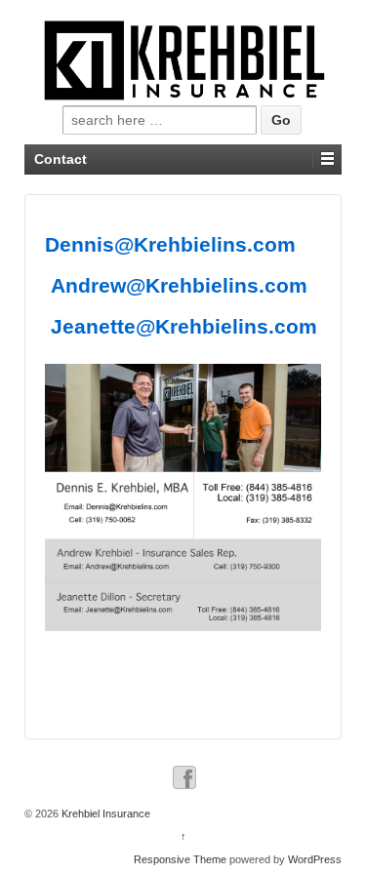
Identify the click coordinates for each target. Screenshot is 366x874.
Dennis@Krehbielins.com (170, 244)
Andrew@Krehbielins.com (179, 285)
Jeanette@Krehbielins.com (184, 326)
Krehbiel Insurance (104, 813)
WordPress (315, 859)
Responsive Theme (180, 859)
